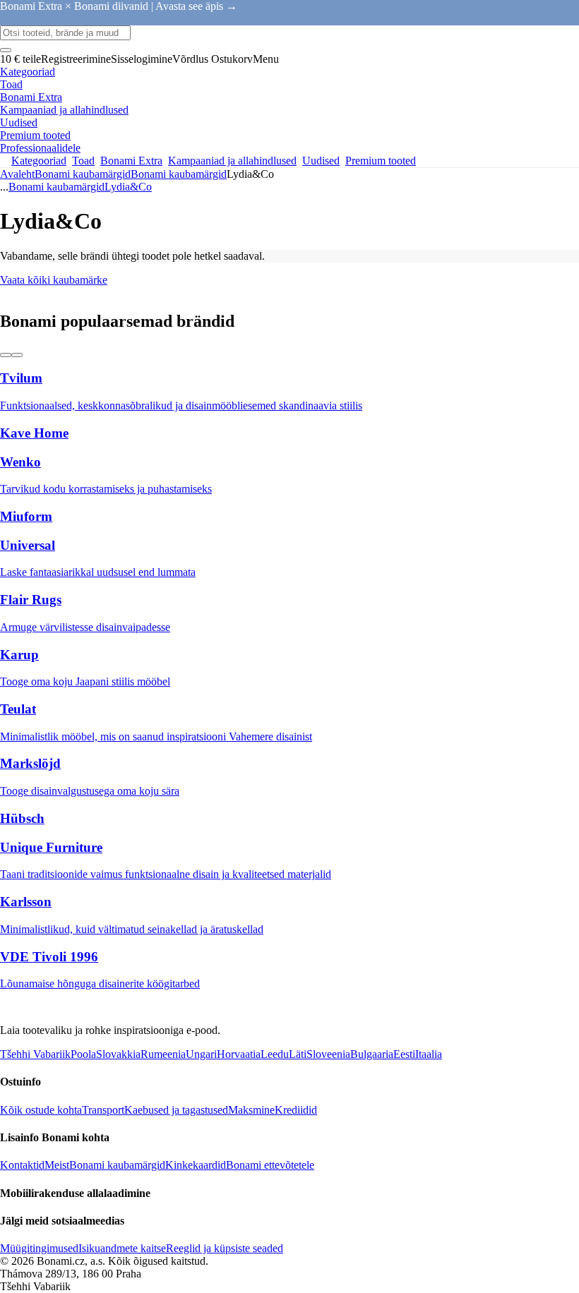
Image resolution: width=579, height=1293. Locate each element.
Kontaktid (22, 1165)
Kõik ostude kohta (41, 1110)
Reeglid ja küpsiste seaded (224, 1248)
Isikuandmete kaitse (122, 1248)
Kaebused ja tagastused (176, 1110)
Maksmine (251, 1110)
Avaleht (17, 174)
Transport (103, 1110)
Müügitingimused (39, 1248)
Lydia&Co (128, 187)
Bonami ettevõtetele (270, 1165)
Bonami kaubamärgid (179, 174)
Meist (56, 1165)
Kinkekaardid (195, 1165)
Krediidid (296, 1110)
